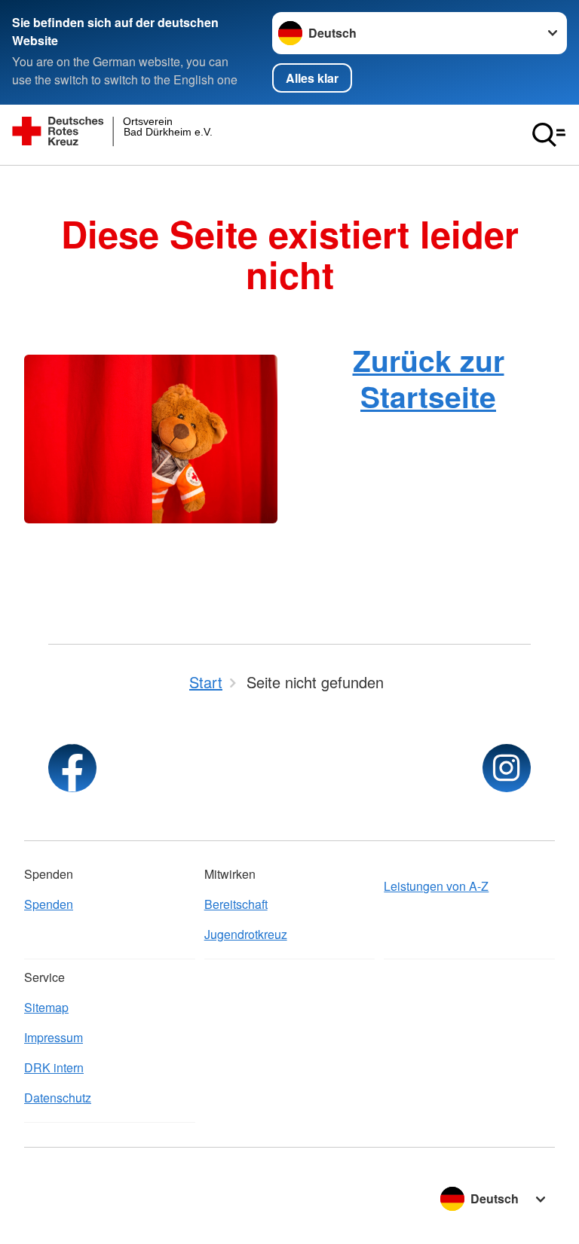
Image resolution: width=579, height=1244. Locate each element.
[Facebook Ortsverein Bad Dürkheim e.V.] (72, 768)
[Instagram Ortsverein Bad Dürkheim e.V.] (506, 768)
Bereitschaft (236, 904)
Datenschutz (57, 1097)
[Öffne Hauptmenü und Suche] (549, 135)
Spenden (48, 904)
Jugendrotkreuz (245, 934)
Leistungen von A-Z (436, 886)
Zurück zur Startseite (428, 377)
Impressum (53, 1037)
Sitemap (46, 1007)
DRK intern (54, 1067)
